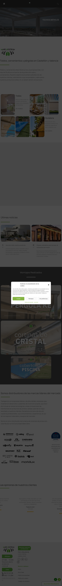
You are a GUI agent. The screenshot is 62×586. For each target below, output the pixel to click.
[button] (48, 285)
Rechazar (31, 298)
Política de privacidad (29, 302)
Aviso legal (36, 302)
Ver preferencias (43, 298)
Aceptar (18, 298)
